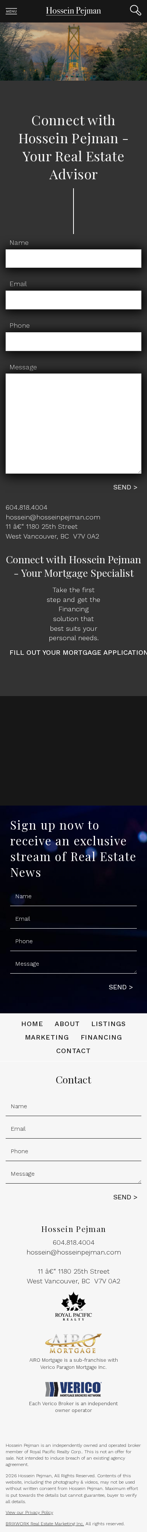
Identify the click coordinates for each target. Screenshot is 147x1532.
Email (18, 284)
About (67, 1024)
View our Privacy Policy (29, 1512)
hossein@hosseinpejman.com (53, 517)
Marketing (47, 1037)
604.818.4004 (26, 507)
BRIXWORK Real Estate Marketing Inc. (45, 1523)
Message (23, 367)
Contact (73, 1051)
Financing (101, 1037)
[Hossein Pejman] (73, 11)
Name (19, 242)
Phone (19, 325)
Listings (108, 1024)
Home (32, 1024)
